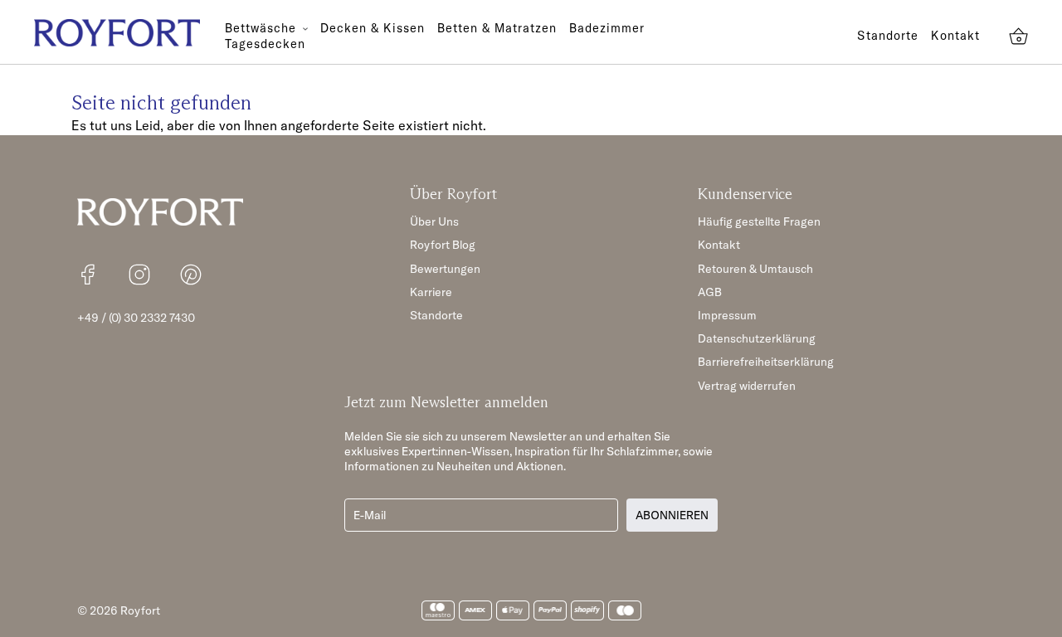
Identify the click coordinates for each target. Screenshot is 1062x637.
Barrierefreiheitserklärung (766, 361)
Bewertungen (445, 268)
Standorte (887, 35)
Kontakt (955, 35)
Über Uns (434, 221)
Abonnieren (672, 515)
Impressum (727, 315)
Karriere (431, 291)
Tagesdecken (265, 43)
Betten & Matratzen (497, 28)
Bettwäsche (262, 28)
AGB (710, 291)
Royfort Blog (442, 244)
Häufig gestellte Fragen (759, 221)
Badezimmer (607, 28)
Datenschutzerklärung (757, 338)
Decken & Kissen (372, 28)
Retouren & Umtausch (755, 268)
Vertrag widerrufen (747, 385)
